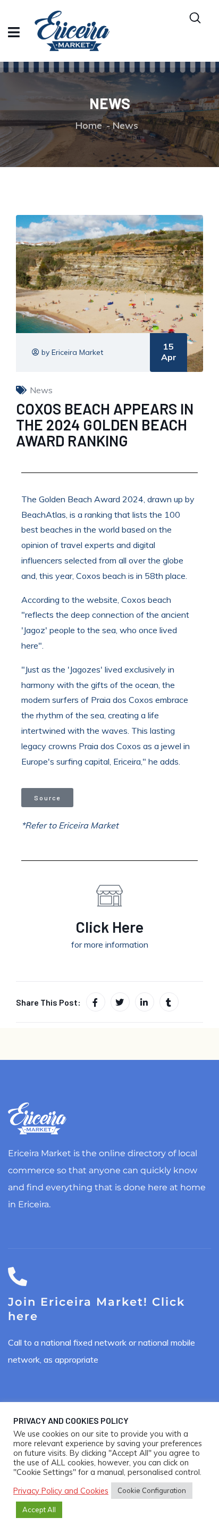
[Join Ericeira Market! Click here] (17, 1277)
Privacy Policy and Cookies (60, 1491)
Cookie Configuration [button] (151, 1490)
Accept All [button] (39, 1509)
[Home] (37, 1118)
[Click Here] (109, 895)
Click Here (109, 926)
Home (88, 125)
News (125, 125)
